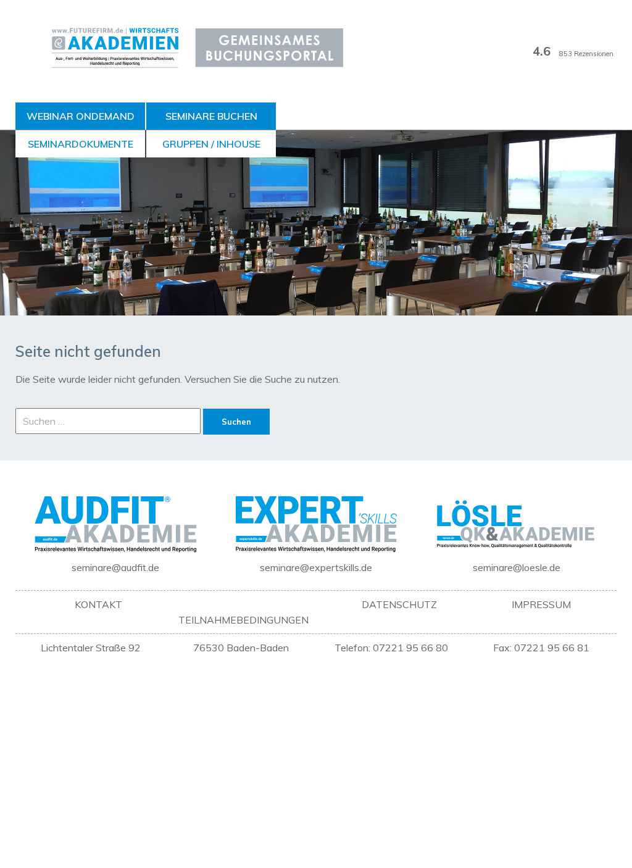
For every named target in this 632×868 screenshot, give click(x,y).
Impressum (541, 604)
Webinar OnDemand (81, 116)
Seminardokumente (80, 144)
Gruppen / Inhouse (211, 144)
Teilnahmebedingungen (243, 620)
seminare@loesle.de (516, 567)
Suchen (236, 422)
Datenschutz (399, 604)
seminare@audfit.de (115, 567)
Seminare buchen (211, 116)
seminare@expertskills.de (316, 567)
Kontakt (98, 604)
